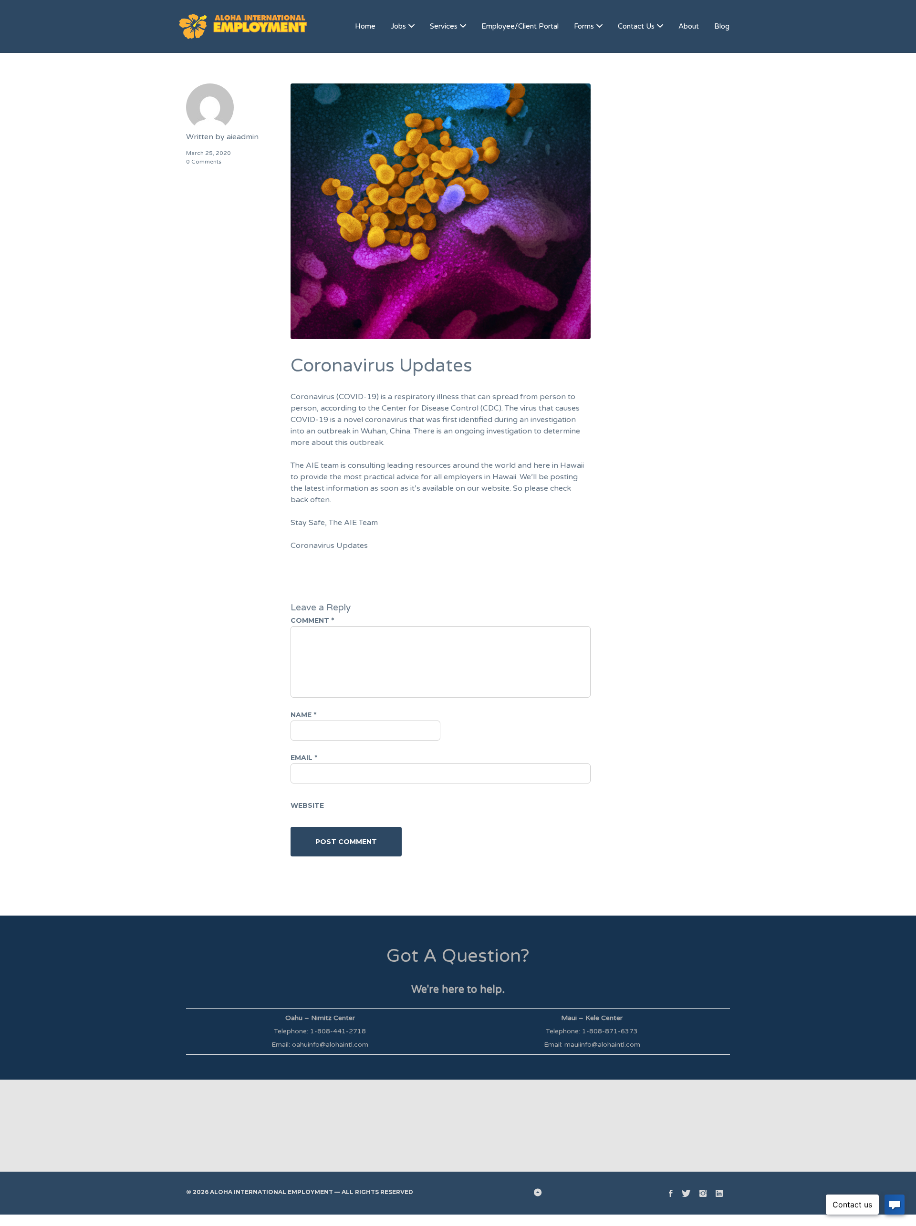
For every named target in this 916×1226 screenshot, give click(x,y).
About (688, 26)
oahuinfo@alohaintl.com (330, 1045)
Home (365, 26)
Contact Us (636, 26)
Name (303, 715)
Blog (721, 26)
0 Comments (203, 161)
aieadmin (243, 137)
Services (444, 26)
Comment (312, 620)
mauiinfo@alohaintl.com (602, 1045)
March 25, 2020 (208, 153)
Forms (584, 26)
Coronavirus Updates (329, 545)
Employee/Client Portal (520, 26)
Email (304, 757)
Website (307, 805)
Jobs (398, 26)
